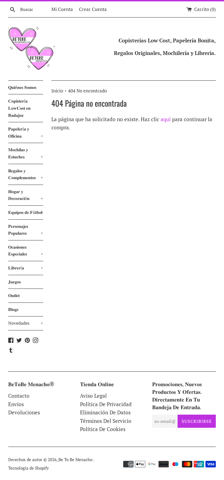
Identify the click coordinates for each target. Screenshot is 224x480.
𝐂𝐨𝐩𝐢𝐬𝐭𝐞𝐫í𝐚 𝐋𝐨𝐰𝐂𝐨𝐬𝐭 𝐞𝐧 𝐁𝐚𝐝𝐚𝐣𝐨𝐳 (19, 108)
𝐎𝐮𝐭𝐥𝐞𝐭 (14, 295)
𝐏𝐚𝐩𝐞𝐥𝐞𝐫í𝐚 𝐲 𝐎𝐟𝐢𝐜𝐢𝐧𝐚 (25, 132)
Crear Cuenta (93, 9)
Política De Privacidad (106, 404)
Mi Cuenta (62, 9)
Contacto (19, 395)
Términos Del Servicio (105, 420)
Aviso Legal (93, 395)
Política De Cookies (102, 429)
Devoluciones (24, 412)
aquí (166, 119)
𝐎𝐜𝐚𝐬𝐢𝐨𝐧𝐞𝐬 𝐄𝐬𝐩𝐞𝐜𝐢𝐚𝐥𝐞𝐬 (25, 250)
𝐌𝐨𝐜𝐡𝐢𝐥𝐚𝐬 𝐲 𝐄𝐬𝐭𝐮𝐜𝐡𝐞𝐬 (25, 153)
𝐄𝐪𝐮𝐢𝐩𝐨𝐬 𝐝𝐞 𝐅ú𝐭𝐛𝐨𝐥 (25, 212)
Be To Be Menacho (75, 459)
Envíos (16, 404)
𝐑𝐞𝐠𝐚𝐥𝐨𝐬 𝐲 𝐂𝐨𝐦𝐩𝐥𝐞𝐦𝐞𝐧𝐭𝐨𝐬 (25, 174)
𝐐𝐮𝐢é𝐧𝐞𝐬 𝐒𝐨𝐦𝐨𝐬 (22, 87)
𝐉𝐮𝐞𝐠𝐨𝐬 (14, 282)
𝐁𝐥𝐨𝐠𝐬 (13, 309)
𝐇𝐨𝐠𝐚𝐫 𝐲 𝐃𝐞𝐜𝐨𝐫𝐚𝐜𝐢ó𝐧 (25, 195)
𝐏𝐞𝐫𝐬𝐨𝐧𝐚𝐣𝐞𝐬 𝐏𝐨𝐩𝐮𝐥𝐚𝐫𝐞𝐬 (25, 229)
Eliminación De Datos (105, 412)
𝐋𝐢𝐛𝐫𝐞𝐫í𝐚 (25, 268)
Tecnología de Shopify (28, 468)
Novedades (25, 323)
